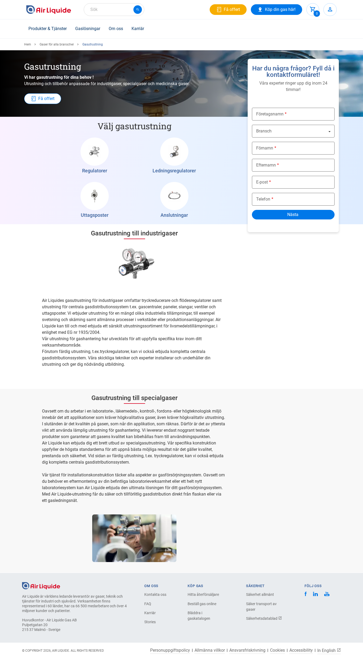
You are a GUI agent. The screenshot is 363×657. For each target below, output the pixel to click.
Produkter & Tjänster (47, 28)
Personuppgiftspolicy (170, 650)
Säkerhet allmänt (260, 594)
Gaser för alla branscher (57, 44)
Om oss (116, 28)
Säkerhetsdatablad (262, 618)
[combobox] (114, 9)
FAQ (147, 604)
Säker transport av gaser (261, 607)
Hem (27, 44)
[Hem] (41, 585)
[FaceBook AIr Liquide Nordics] (306, 594)
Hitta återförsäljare (203, 594)
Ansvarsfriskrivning (247, 650)
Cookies (277, 650)
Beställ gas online (202, 604)
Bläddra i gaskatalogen (199, 616)
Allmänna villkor (210, 650)
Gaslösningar (87, 28)
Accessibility (301, 650)
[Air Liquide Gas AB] (48, 9)
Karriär (138, 28)
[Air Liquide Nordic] (326, 594)
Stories (150, 622)
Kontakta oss (155, 594)
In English (327, 650)
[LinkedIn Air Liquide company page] (315, 594)
